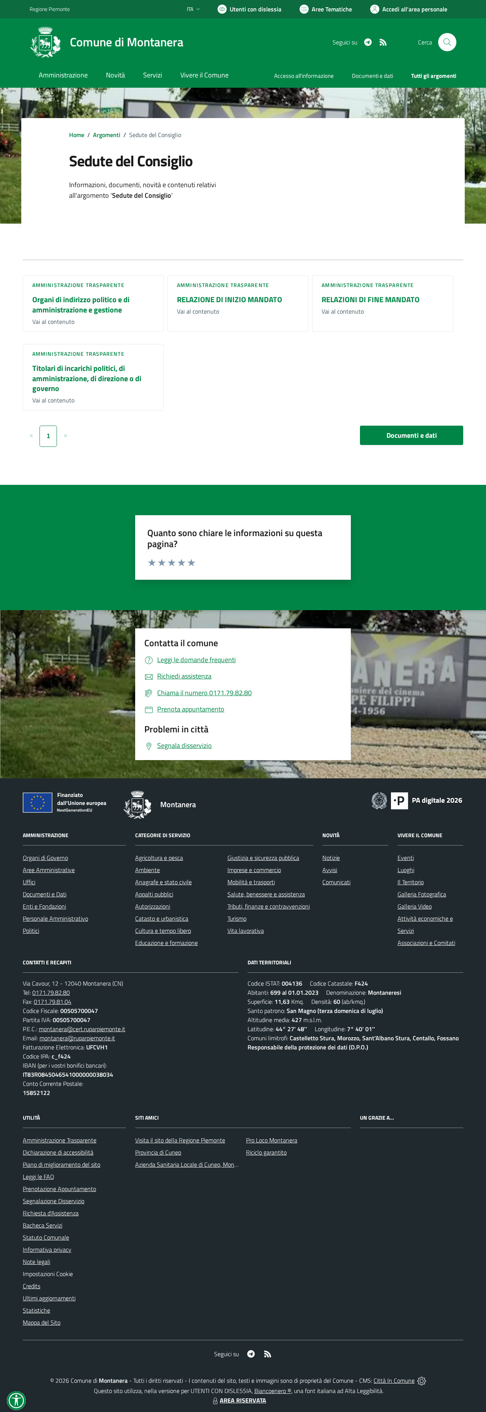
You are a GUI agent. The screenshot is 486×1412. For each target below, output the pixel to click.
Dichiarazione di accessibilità (58, 1152)
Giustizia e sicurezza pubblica (263, 857)
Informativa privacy (47, 1249)
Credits (31, 1286)
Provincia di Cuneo (158, 1152)
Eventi (406, 857)
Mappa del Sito (41, 1322)
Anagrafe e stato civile (163, 882)
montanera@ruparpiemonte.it (77, 1038)
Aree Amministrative (49, 869)
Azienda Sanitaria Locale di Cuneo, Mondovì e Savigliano (205, 1164)
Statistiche (36, 1310)
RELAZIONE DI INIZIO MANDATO (229, 299)
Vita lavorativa (245, 930)
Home (76, 134)
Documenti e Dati (44, 894)
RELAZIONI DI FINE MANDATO (371, 299)
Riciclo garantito (266, 1152)
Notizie (331, 857)
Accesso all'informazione (304, 75)
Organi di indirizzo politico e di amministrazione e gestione (80, 304)
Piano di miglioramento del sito (61, 1164)
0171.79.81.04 (52, 1001)
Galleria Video (415, 906)
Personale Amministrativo (55, 918)
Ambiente (147, 869)
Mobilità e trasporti (251, 882)
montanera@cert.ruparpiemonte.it (82, 1028)
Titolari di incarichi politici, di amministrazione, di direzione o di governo (86, 378)
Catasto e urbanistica (161, 918)
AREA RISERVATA (243, 1400)
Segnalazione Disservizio (53, 1200)
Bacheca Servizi (42, 1225)
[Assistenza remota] (422, 1380)
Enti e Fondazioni (44, 906)
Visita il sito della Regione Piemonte (180, 1140)
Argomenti (106, 134)
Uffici (29, 882)
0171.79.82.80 (51, 992)
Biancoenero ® (272, 1390)
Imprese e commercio (254, 869)
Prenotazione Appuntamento (59, 1188)
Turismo (236, 918)
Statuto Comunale (46, 1237)
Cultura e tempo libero (163, 930)
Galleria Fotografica (422, 894)
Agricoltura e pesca (159, 857)
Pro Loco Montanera (271, 1140)
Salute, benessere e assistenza (266, 894)
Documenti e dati (412, 435)
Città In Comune (394, 1380)
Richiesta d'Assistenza (51, 1213)
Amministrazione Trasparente (59, 1140)
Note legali (36, 1261)
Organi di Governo (45, 857)
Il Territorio (411, 882)
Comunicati (336, 882)
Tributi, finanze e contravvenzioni (268, 906)
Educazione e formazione (166, 942)
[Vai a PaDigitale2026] (417, 799)
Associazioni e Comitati (426, 942)
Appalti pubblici (154, 894)
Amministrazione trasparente (78, 285)
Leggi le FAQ (38, 1176)
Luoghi (406, 869)
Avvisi (329, 869)
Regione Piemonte (50, 9)
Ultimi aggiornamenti (49, 1298)
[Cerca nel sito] (447, 42)
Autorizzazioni (152, 906)
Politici (31, 930)
